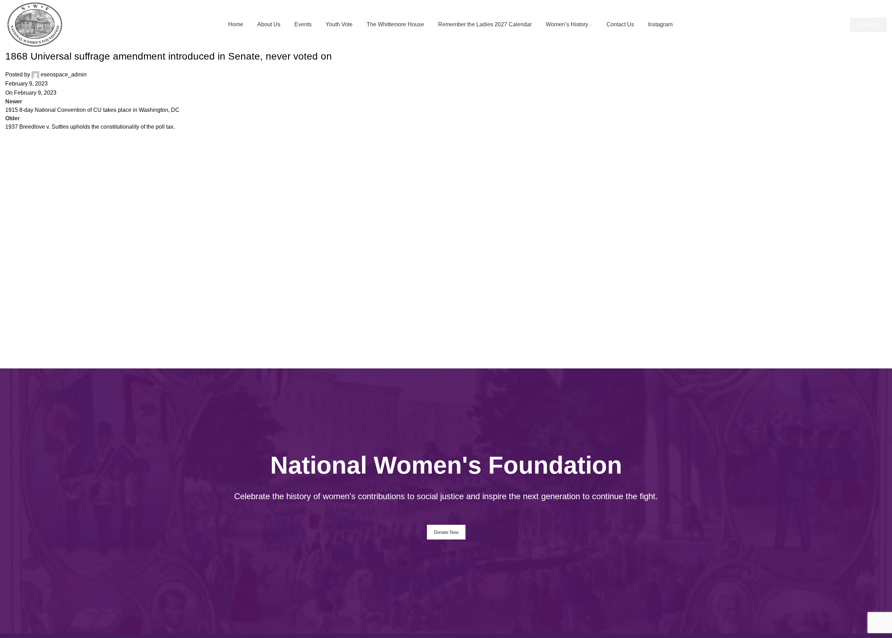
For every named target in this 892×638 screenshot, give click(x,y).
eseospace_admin (64, 74)
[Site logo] (36, 24)
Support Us (868, 24)
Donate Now (446, 532)
